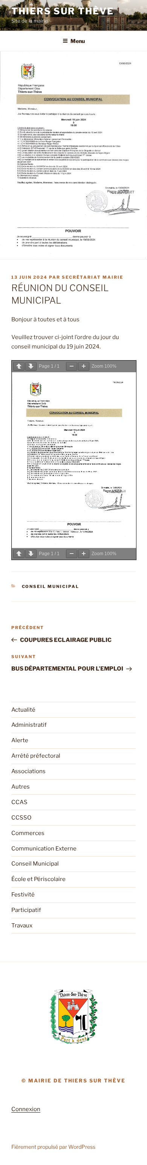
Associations (28, 771)
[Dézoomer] (71, 366)
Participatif (26, 910)
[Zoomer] (83, 366)
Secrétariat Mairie (92, 277)
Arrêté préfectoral (35, 755)
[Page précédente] (18, 366)
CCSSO (21, 817)
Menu (77, 41)
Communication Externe (44, 848)
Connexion (25, 1109)
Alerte (19, 740)
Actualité (23, 709)
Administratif (29, 724)
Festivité (23, 894)
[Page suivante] (31, 366)
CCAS (19, 802)
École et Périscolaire (38, 879)
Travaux (21, 925)
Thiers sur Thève (62, 11)
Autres (20, 786)
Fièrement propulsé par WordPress (53, 1147)
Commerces (27, 833)
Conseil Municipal (51, 586)
